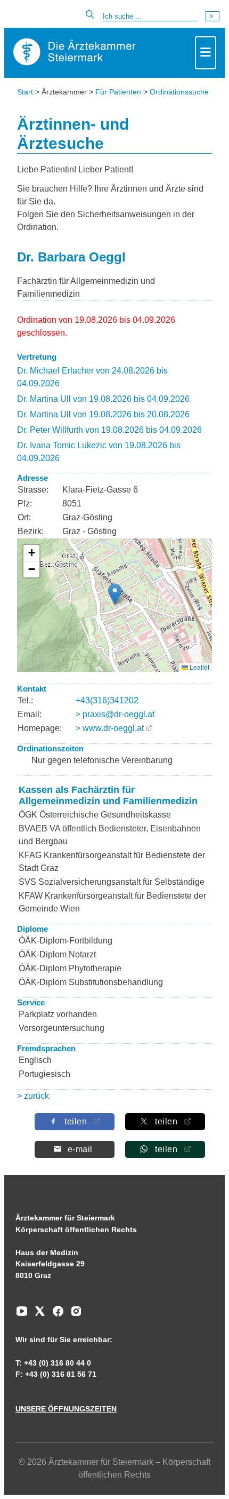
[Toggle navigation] (205, 52)
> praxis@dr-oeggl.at (115, 714)
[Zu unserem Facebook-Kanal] (55, 1315)
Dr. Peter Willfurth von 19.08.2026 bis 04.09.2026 (109, 429)
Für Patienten (118, 92)
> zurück (33, 1095)
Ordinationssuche (179, 92)
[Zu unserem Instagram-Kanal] (73, 1315)
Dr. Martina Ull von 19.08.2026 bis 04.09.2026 (103, 398)
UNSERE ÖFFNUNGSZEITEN (66, 1409)
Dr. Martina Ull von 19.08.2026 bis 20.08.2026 (103, 414)
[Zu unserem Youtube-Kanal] (21, 1315)
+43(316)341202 (107, 700)
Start (25, 92)
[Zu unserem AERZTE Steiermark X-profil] (37, 1315)
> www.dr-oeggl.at (110, 728)
